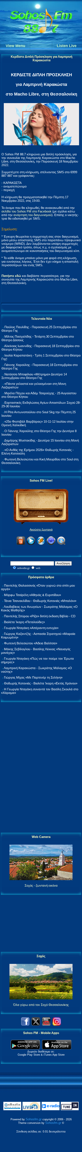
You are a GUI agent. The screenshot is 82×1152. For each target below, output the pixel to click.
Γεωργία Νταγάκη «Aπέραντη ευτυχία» (31, 628)
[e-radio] (50, 1109)
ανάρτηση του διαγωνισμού (32, 215)
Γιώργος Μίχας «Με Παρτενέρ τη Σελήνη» (33, 677)
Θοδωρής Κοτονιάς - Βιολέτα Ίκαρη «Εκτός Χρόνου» (40, 683)
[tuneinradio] (70, 1109)
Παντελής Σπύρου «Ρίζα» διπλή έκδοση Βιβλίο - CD (39, 616)
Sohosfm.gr (34, 1119)
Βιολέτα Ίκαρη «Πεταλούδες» (24, 622)
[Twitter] (36, 1024)
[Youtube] (46, 1024)
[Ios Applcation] (56, 1048)
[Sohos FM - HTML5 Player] (20, 544)
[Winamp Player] (41, 544)
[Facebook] (25, 1024)
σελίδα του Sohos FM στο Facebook (26, 211)
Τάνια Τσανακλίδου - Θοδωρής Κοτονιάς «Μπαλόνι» (40, 601)
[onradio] (12, 1109)
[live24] (31, 1109)
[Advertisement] (41, 768)
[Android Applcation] (25, 1048)
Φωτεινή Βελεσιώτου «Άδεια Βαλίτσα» (30, 643)
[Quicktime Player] (61, 544)
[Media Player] (31, 544)
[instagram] (57, 1024)
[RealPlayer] (51, 544)
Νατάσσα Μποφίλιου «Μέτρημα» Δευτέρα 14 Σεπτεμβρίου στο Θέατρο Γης (34, 376)
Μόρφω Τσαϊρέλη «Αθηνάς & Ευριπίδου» (32, 595)
